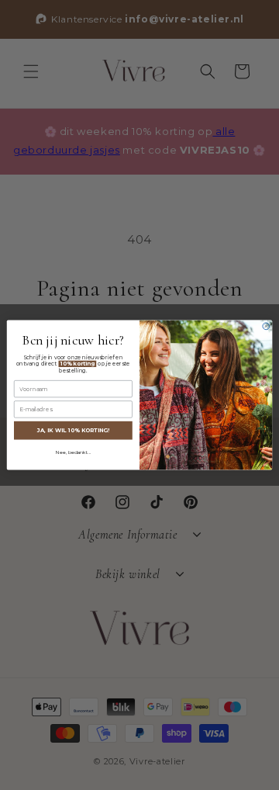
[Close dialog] (266, 326)
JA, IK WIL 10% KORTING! (73, 430)
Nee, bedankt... (73, 452)
